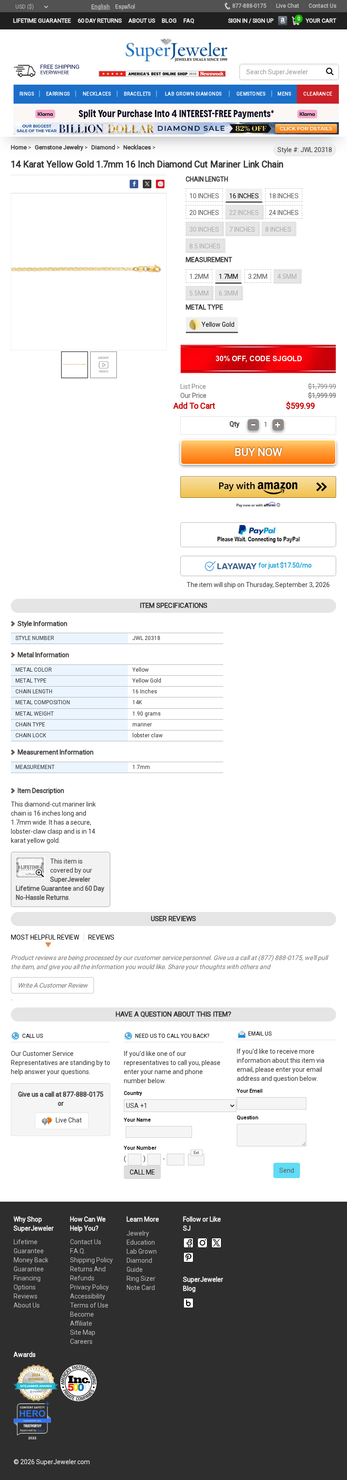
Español (125, 7)
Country (133, 1093)
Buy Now (258, 452)
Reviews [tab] (101, 937)
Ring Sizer (141, 1278)
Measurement (209, 259)
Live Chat (68, 1120)
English (100, 7)
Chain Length (207, 179)
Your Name (137, 1120)
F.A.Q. (77, 1251)
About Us (27, 1305)
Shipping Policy (91, 1260)
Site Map (82, 1332)
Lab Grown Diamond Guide (142, 1260)
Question (247, 1118)
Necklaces (137, 147)
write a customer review (53, 985)
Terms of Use (89, 1305)
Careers (81, 1341)
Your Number (140, 1148)
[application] (327, 1457)
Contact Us (85, 1242)
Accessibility (87, 1296)
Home (19, 147)
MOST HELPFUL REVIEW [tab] (45, 937)
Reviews (26, 1296)
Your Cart (318, 20)
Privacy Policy (89, 1287)
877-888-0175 (249, 6)
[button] (258, 494)
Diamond (103, 147)
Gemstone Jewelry (59, 147)
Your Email (250, 1091)
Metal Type (204, 307)
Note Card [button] (141, 1287)
